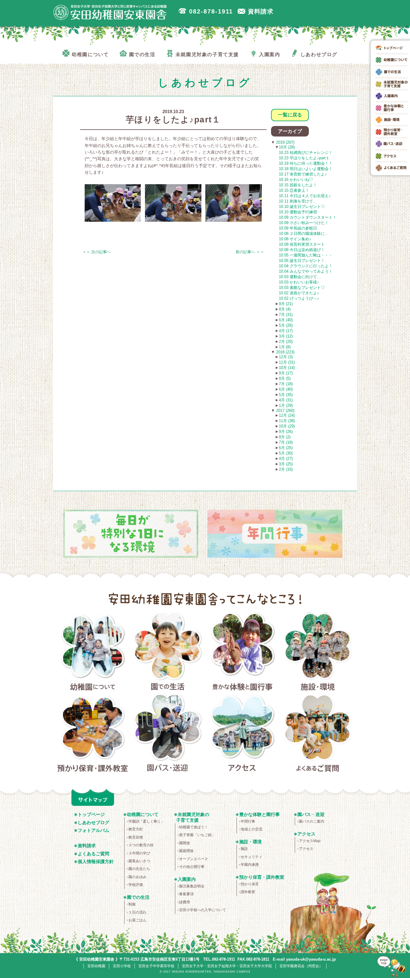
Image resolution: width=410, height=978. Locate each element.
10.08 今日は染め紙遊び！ (302, 250)
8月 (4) (285, 309)
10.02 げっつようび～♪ (299, 298)
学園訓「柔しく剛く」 (146, 821)
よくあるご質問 (317, 733)
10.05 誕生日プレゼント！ (302, 260)
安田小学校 (122, 966)
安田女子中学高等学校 (156, 966)
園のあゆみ (137, 877)
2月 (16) (286, 469)
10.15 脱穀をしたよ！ (298, 185)
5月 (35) (286, 394)
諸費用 (184, 902)
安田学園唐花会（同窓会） (301, 966)
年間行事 (248, 821)
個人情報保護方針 (96, 861)
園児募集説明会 (191, 886)
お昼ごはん (137, 920)
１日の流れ (137, 912)
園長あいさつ (139, 861)
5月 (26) (286, 325)
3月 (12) (286, 336)
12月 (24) (287, 415)
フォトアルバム (93, 830)
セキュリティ (251, 857)
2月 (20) (286, 341)
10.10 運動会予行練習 (298, 212)
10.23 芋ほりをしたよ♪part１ (304, 158)
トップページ (91, 814)
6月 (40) (286, 320)
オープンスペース (193, 859)
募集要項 (186, 894)
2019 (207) (284, 142)
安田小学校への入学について (202, 910)
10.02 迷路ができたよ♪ (299, 293)
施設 (244, 849)
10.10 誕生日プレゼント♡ (302, 206)
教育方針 (135, 829)
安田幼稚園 (96, 966)
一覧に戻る (290, 114)
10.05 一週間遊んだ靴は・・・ (306, 255)
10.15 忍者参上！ (294, 190)
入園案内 (187, 879)
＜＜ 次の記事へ (96, 252)
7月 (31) (286, 314)
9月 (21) (286, 304)
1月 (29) (286, 405)
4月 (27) (286, 458)
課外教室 (248, 892)
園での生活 (167, 652)
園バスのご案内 (311, 821)
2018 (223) (284, 352)
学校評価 (135, 885)
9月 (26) (286, 431)
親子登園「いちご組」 (197, 835)
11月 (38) (287, 420)
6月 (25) (286, 448)
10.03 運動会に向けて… (300, 276)
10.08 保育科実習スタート (302, 244)
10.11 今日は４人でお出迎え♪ (305, 196)
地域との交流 (251, 829)
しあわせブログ (93, 822)
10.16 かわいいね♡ (296, 179)
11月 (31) (287, 362)
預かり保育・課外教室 (92, 733)
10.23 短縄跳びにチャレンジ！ (306, 152)
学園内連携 (250, 864)
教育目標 (135, 837)
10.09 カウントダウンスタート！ (307, 217)
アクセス (242, 733)
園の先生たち (139, 869)
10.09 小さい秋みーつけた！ (304, 222)
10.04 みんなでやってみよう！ (306, 271)
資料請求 (87, 845)
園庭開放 (186, 851)
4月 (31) (286, 400)
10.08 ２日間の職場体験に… (304, 233)
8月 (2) (285, 437)
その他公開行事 (191, 867)
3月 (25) (286, 464)
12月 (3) (286, 357)
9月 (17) (286, 373)
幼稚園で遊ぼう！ (193, 827)
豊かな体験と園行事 (242, 652)
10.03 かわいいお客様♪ (299, 282)
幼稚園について (92, 652)
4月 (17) (286, 330)
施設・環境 (317, 652)
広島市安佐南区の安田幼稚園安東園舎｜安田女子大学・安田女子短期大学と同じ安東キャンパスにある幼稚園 (110, 12)
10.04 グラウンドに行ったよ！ (306, 266)
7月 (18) (286, 384)
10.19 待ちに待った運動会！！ (306, 163)
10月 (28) (287, 147)
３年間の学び (139, 853)
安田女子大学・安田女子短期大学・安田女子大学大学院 (227, 966)
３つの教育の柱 (141, 845)
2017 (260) (284, 410)
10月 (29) (287, 426)
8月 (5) (285, 378)
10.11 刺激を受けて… (298, 201)
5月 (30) (286, 453)
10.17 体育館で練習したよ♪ (303, 174)
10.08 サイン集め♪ (295, 239)
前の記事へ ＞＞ (250, 252)
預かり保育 (250, 884)
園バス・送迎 (167, 733)
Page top (393, 966)
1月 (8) (285, 347)
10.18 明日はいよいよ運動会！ (306, 168)
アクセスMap (310, 841)
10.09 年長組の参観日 (298, 228)
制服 (132, 904)
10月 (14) (287, 367)
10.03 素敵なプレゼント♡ (302, 287)
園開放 (184, 843)
